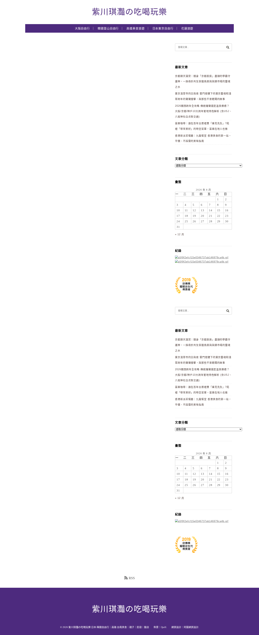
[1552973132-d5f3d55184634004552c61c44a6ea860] (186, 295)
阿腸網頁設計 (191, 627)
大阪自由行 (82, 28)
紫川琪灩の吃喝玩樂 (129, 12)
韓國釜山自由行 (108, 28)
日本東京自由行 (162, 28)
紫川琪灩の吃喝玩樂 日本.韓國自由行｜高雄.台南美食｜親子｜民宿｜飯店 (108, 627)
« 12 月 (179, 234)
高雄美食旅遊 (135, 28)
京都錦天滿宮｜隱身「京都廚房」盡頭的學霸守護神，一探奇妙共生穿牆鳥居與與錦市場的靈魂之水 (202, 81)
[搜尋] (228, 47)
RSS (132, 578)
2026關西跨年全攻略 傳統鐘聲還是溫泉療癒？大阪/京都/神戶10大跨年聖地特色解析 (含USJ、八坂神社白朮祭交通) (203, 111)
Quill (163, 627)
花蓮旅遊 (187, 28)
